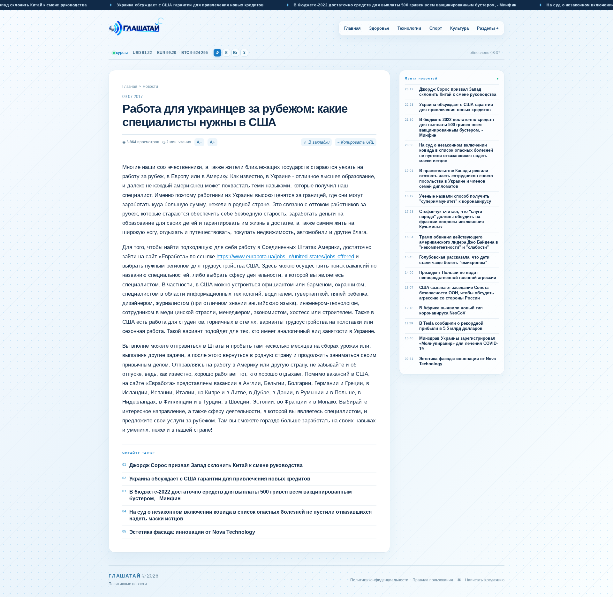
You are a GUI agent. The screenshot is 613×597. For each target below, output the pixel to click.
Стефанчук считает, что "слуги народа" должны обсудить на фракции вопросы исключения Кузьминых (451, 219)
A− (199, 142)
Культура (459, 28)
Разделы (488, 28)
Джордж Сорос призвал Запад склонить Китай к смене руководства (216, 465)
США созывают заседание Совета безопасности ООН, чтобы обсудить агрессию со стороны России (456, 292)
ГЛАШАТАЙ (124, 575)
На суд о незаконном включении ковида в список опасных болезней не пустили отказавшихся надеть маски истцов (250, 515)
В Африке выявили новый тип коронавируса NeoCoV (451, 310)
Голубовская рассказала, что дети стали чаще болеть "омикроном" (454, 260)
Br (235, 52)
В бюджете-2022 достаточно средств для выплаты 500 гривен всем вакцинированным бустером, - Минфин (387, 5)
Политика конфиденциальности (379, 580)
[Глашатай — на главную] (136, 28)
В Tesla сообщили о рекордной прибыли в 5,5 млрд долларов (451, 326)
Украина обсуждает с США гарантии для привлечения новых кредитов (172, 5)
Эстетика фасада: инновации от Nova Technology (192, 532)
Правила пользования (432, 580)
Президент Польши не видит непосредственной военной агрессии (457, 275)
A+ (212, 142)
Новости (150, 86)
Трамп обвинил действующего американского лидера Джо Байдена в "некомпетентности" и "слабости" (458, 242)
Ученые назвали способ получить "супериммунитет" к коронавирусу (455, 199)
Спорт (435, 28)
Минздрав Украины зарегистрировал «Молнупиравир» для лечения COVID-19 (458, 343)
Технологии (409, 28)
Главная (352, 28)
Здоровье (379, 28)
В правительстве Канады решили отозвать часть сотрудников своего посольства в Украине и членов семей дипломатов (456, 178)
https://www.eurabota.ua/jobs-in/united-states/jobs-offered (285, 256)
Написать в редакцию (484, 580)
